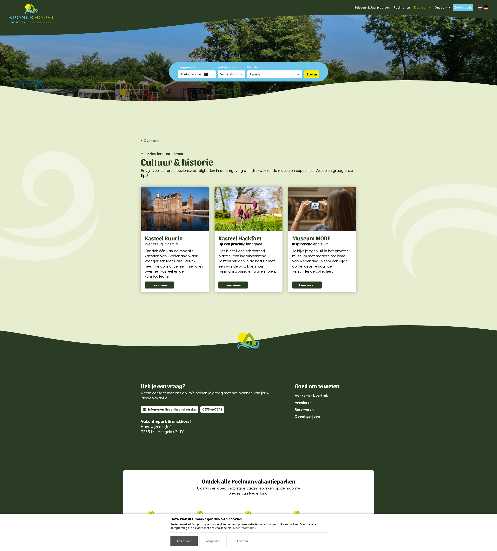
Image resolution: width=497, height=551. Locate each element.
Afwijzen (242, 541)
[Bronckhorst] (31, 13)
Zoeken (312, 74)
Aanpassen (213, 541)
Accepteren (184, 541)
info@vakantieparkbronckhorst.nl (172, 409)
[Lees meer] (175, 209)
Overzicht (151, 141)
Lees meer (159, 285)
